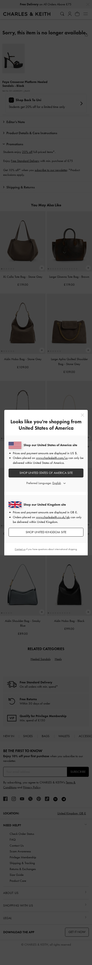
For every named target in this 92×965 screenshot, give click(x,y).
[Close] (82, 415)
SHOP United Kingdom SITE (46, 532)
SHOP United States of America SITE (46, 473)
